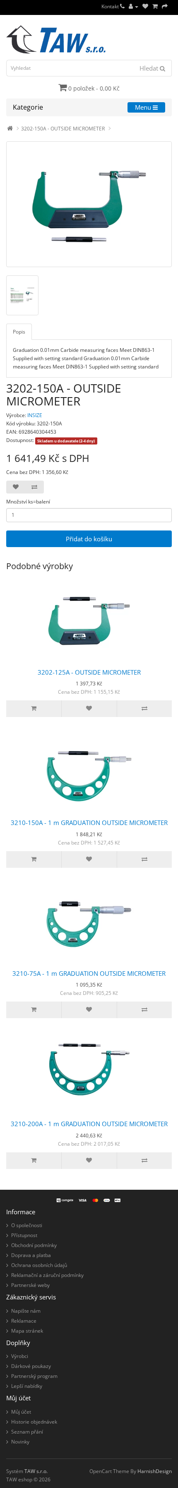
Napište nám (26, 1310)
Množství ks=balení (28, 501)
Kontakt (110, 6)
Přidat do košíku (89, 539)
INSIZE (34, 415)
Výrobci (19, 1356)
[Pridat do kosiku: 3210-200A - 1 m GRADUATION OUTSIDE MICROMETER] (33, 1160)
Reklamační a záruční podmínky (47, 1275)
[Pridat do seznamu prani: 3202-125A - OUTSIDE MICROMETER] (88, 708)
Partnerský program (34, 1376)
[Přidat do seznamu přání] (15, 487)
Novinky (20, 1441)
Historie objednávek (34, 1421)
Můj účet (21, 1411)
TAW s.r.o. (36, 1471)
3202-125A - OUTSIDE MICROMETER (89, 672)
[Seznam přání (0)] (145, 6)
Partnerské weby (30, 1285)
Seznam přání (27, 1431)
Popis (19, 331)
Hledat (150, 68)
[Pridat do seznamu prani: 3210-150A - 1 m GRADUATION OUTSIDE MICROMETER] (88, 859)
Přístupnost (24, 1235)
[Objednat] (165, 6)
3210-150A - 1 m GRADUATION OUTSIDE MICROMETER (89, 822)
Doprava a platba (31, 1255)
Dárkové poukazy (31, 1366)
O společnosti (26, 1225)
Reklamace (23, 1320)
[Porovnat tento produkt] (34, 487)
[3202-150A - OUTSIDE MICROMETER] (89, 204)
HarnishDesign (154, 1471)
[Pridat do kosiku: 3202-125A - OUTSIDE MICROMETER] (33, 708)
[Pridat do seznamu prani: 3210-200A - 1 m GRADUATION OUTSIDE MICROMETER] (88, 1160)
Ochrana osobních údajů (39, 1265)
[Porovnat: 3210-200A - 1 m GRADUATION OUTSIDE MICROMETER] (144, 1160)
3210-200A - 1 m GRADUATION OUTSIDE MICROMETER (89, 1124)
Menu (144, 107)
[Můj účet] (133, 6)
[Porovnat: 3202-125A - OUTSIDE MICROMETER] (144, 708)
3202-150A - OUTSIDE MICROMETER (63, 128)
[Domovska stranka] (10, 128)
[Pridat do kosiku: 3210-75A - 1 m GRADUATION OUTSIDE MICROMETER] (33, 1010)
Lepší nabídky (26, 1386)
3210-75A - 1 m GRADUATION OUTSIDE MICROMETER (89, 973)
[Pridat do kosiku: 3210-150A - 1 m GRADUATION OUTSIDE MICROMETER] (33, 859)
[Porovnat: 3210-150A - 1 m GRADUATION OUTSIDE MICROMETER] (144, 859)
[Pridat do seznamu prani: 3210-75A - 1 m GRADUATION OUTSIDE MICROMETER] (88, 1010)
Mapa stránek (27, 1330)
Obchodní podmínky (34, 1245)
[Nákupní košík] (155, 6)
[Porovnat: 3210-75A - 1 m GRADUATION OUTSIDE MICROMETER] (144, 1010)
